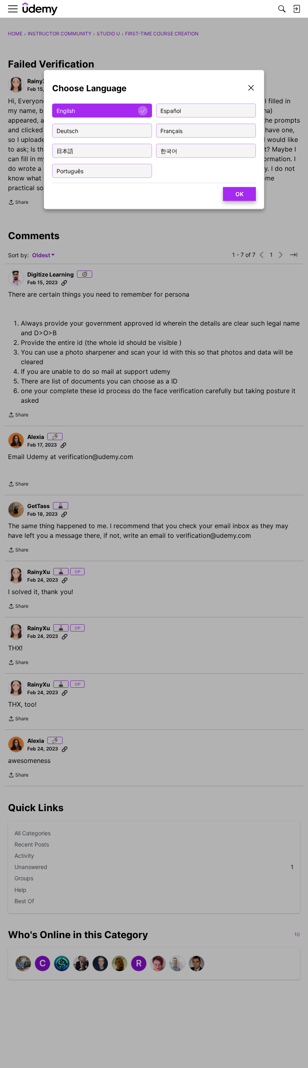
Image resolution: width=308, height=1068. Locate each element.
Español (170, 110)
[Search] (282, 9)
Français (171, 130)
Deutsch (67, 130)
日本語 (65, 150)
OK (239, 194)
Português (70, 170)
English (66, 110)
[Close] (251, 88)
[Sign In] (296, 9)
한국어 (168, 150)
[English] (40, 9)
